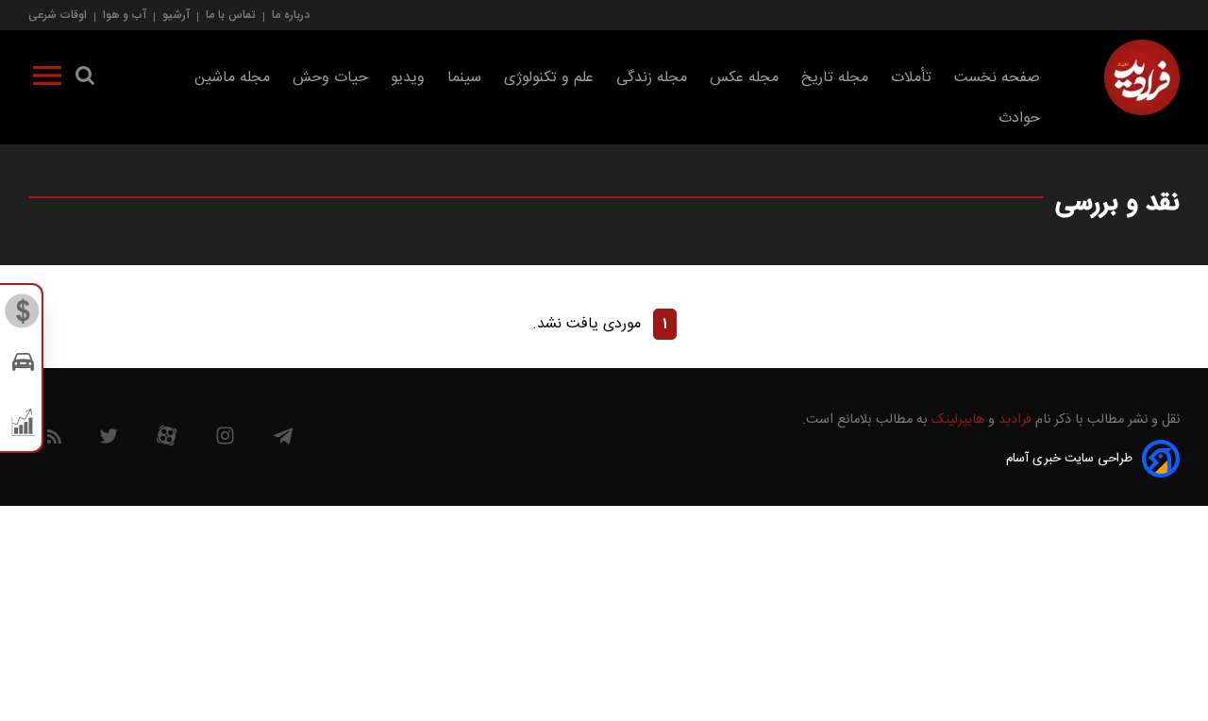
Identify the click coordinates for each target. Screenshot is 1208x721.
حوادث (1019, 118)
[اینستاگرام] (225, 440)
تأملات (911, 78)
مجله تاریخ (834, 78)
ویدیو (408, 78)
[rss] (54, 440)
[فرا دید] (1142, 77)
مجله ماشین (232, 78)
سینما (464, 78)
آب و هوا (124, 15)
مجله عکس (744, 78)
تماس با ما (231, 15)
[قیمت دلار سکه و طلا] (23, 316)
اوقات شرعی (57, 15)
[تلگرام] (283, 441)
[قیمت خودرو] (23, 366)
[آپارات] (166, 440)
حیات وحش (330, 78)
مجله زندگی (651, 78)
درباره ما (291, 15)
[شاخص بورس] (23, 426)
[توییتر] (108, 441)
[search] (85, 79)
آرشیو (176, 15)
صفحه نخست (997, 78)
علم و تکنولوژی (549, 78)
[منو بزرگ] (47, 79)
